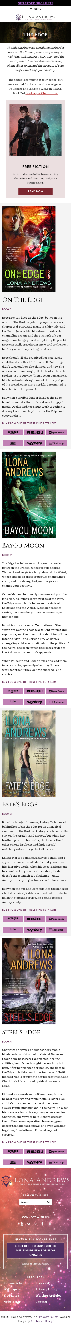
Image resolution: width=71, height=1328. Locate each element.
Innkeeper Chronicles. (42, 93)
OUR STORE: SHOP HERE (35, 3)
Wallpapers (12, 1289)
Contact (41, 1302)
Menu (38, 8)
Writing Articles (48, 1295)
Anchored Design (42, 1321)
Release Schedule (16, 1283)
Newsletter (12, 1302)
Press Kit (42, 1283)
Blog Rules (11, 1295)
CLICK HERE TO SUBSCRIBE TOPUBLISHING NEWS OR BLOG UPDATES (35, 1250)
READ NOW (35, 191)
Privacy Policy (40, 1263)
